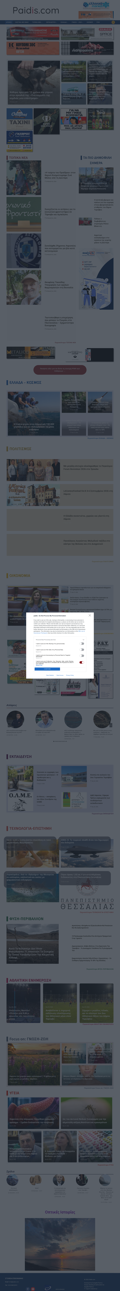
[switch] (82, 643)
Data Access (60, 675)
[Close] (90, 616)
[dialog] (60, 645)
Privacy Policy (70, 675)
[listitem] (60, 640)
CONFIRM (47, 669)
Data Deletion (50, 675)
